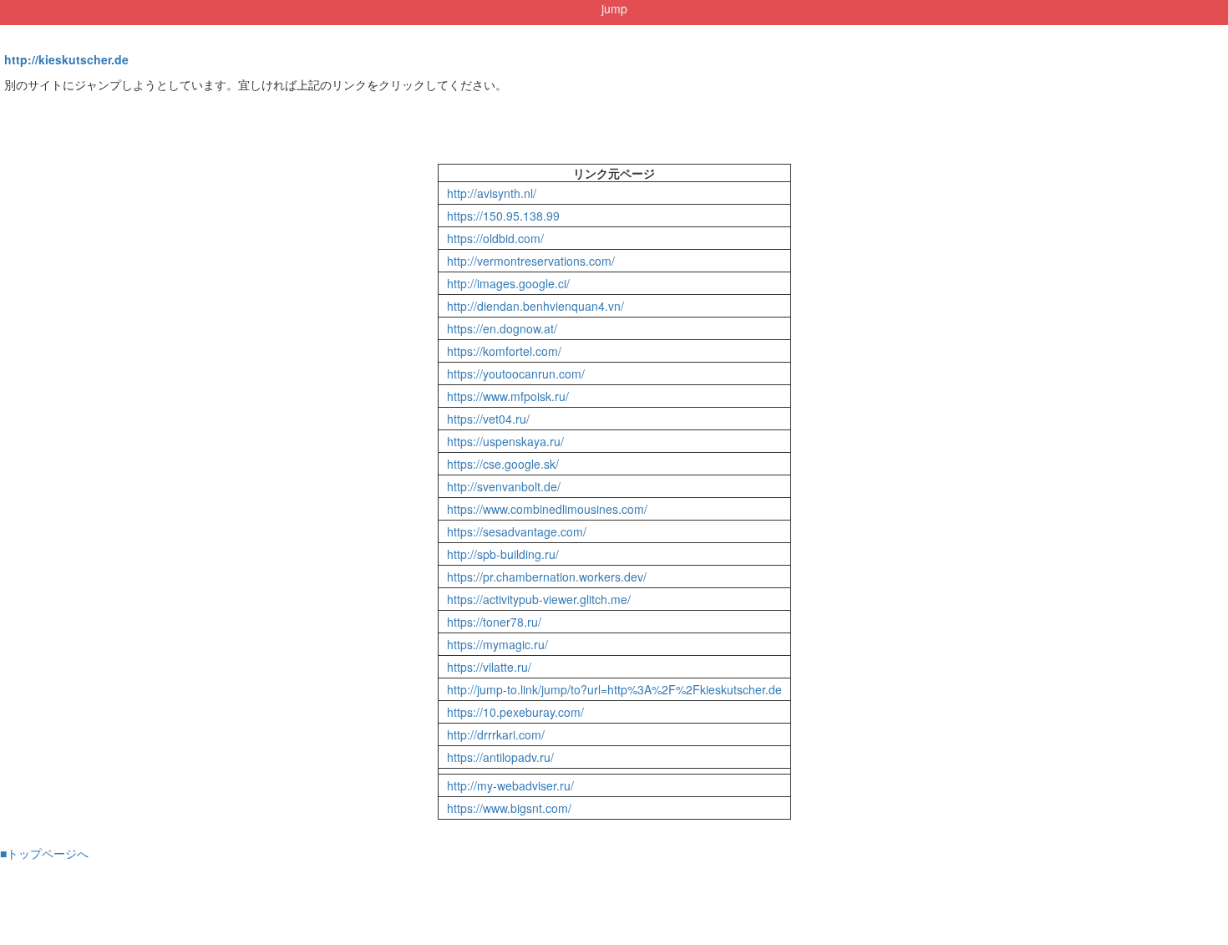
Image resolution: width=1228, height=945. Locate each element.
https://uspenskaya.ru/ (505, 441)
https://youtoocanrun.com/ (516, 373)
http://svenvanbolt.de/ (504, 486)
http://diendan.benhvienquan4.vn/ (535, 305)
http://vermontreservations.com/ (531, 260)
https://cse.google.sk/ (503, 463)
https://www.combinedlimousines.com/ (547, 508)
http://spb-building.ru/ (503, 554)
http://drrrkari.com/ (496, 734)
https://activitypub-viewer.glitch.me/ (539, 599)
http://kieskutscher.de (66, 59)
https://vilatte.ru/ (489, 666)
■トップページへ (44, 853)
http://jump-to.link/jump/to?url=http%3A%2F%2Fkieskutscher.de (614, 689)
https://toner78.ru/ (494, 621)
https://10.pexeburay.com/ (515, 712)
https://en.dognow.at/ (502, 328)
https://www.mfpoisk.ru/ (508, 396)
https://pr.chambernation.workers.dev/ (547, 576)
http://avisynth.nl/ (491, 193)
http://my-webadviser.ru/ (510, 785)
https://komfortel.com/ (504, 351)
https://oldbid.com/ (495, 238)
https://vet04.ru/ (488, 418)
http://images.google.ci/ (508, 283)
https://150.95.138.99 (503, 215)
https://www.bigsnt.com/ (509, 808)
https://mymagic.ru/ (497, 644)
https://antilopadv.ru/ (500, 757)
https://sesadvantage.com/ (516, 531)
